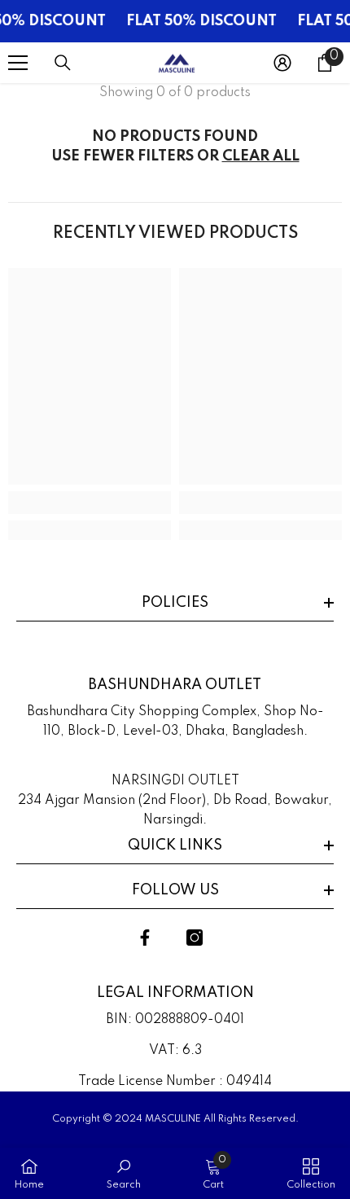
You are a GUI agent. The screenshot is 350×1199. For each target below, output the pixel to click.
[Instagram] (194, 937)
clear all (261, 156)
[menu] (18, 62)
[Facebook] (145, 937)
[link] (89, 502)
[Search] (62, 62)
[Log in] (282, 62)
